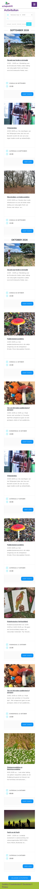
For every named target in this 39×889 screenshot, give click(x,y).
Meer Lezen (28, 162)
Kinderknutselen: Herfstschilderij (17, 621)
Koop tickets (27, 94)
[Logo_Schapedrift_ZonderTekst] (7, 2)
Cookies (5, 884)
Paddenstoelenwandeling (15, 339)
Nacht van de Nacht (13, 832)
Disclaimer (26, 884)
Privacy (5, 887)
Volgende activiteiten (19, 878)
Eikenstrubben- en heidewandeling (18, 197)
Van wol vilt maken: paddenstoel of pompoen (18, 409)
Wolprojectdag (12, 128)
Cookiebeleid (15, 884)
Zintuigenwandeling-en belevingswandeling (14, 768)
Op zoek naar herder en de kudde (17, 60)
